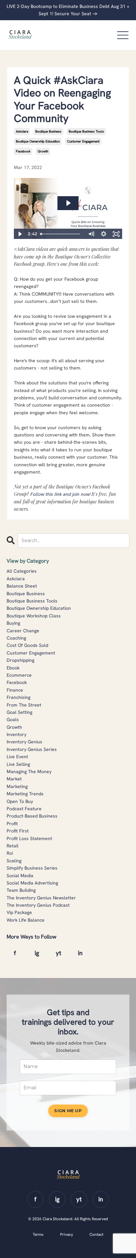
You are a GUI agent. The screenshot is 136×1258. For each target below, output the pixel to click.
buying (13, 623)
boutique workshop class (34, 616)
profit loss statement (29, 838)
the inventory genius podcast (38, 905)
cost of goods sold (27, 645)
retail (12, 846)
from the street (24, 705)
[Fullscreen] (116, 234)
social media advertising (32, 883)
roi (10, 853)
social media (20, 876)
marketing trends (25, 794)
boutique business (48, 131)
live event (17, 757)
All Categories (22, 571)
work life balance (26, 920)
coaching (16, 638)
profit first (18, 831)
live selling (18, 764)
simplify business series (32, 868)
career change (23, 631)
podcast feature (24, 809)
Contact (96, 1234)
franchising (18, 697)
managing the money (29, 771)
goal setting (19, 712)
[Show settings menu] (103, 234)
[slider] (61, 234)
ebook (13, 668)
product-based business (32, 816)
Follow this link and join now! (60, 494)
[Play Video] (20, 234)
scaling (14, 861)
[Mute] (91, 234)
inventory (16, 734)
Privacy (66, 1234)
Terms (38, 1234)
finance (15, 690)
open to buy (20, 801)
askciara (22, 131)
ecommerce (19, 675)
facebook (23, 151)
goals (13, 719)
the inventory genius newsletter (41, 898)
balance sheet (22, 586)
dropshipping (20, 660)
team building (21, 890)
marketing (17, 786)
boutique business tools (86, 131)
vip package (19, 912)
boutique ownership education (38, 141)
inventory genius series (32, 749)
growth (43, 151)
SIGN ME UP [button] (68, 1110)
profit (12, 824)
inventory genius (24, 742)
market (14, 779)
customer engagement (83, 141)
